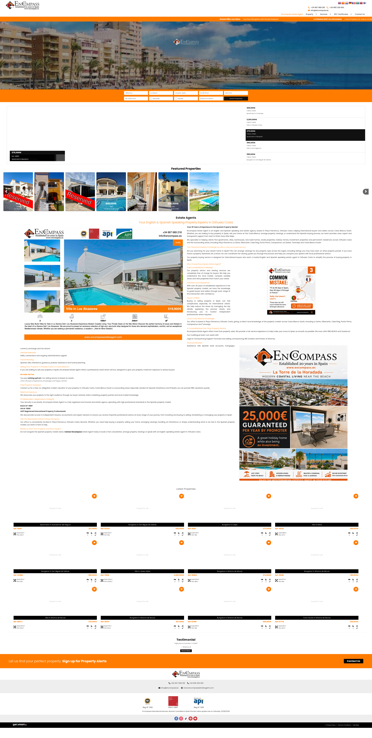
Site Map (356, 725)
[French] (353, 3)
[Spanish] (343, 3)
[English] (339, 3)
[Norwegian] (361, 3)
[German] (350, 3)
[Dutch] (346, 3)
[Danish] (364, 3)
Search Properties (236, 98)
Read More (186, 651)
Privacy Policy (330, 725)
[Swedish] (357, 3)
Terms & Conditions (344, 725)
